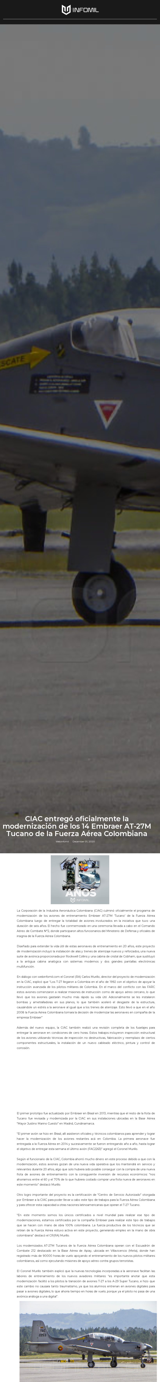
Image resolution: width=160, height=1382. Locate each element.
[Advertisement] (86, 1078)
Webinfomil (62, 841)
